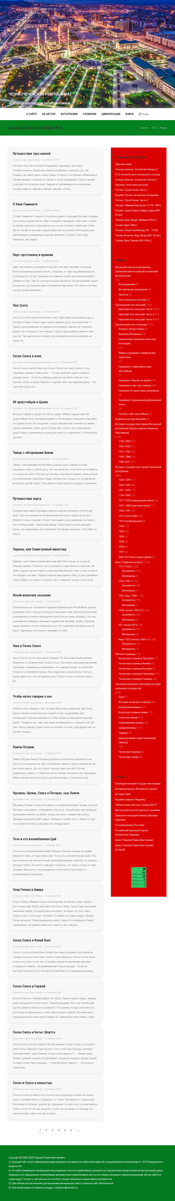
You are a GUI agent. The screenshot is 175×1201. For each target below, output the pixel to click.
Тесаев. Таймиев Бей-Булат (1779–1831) (138, 205)
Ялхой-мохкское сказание (32, 595)
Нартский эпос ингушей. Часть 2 (136, 314)
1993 (121, 531)
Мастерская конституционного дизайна (137, 810)
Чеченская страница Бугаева (135, 668)
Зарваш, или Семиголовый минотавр (39, 549)
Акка (121, 697)
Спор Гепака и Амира (28, 890)
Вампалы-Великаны (130, 334)
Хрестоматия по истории (133, 299)
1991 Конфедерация (130, 521)
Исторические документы (133, 289)
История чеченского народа (134, 702)
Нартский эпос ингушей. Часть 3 (136, 319)
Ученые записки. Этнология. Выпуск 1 (136, 179)
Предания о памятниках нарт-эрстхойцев (135, 368)
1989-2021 (124, 461)
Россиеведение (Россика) (129, 825)
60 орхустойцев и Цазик (30, 402)
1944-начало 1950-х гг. (131, 610)
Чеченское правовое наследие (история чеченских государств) (138, 686)
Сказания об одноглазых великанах (31, 459)
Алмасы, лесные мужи (131, 329)
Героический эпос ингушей (130, 305)
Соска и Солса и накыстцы (32, 1083)
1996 (121, 546)
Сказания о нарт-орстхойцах (28, 601)
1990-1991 (124, 510)
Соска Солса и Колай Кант (32, 940)
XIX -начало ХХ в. (128, 624)
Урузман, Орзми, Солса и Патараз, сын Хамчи (46, 793)
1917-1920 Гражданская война (136, 500)
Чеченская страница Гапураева (136, 673)
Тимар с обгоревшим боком (33, 453)
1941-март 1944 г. (128, 595)
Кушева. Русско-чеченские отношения (137, 195)
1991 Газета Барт (128, 516)
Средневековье (128, 727)
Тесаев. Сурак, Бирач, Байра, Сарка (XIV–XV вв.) (138, 212)
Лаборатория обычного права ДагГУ (136, 804)
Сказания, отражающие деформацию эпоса (36, 362)
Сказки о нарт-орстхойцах (26, 160)
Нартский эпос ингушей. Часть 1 (136, 309)
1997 (121, 552)
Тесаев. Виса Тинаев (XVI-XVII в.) (133, 240)
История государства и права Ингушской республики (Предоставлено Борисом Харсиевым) (138, 428)
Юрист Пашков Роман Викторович (134, 840)
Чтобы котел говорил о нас (32, 696)
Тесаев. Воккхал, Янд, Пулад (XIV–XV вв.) (138, 235)
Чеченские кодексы (130, 751)
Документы (128, 570)
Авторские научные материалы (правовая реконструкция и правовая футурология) (136, 271)
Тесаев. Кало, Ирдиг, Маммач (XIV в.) (136, 220)
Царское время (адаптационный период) (137, 740)
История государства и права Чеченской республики (138, 469)
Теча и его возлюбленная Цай (34, 839)
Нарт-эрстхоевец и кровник (33, 255)
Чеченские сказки (129, 757)
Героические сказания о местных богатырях (137, 341)
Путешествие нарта (27, 499)
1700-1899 (124, 441)
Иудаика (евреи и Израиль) (130, 799)
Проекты (123, 294)
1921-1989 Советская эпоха (134, 505)
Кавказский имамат (130, 707)
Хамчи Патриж (23, 747)
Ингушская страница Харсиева (136, 658)
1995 (121, 541)
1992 (121, 526)
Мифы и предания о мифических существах (137, 355)
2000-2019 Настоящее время (135, 557)
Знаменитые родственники (130, 419)
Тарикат (123, 733)
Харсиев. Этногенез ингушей (131, 184)
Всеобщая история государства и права (137, 783)
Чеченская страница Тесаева (135, 679)
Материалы (128, 576)
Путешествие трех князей (31, 153)
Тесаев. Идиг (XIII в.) (126, 225)
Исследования (127, 284)
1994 (121, 536)
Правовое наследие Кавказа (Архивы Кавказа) (136, 817)
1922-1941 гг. (126, 581)
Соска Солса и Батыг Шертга (34, 1032)
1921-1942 (124, 451)
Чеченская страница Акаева (135, 663)
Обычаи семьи (123, 164)
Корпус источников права (133, 712)
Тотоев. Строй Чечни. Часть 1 (131, 190)
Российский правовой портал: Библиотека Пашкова (132, 832)
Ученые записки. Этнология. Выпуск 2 (136, 169)
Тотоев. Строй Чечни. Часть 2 (131, 200)
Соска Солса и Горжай (29, 986)
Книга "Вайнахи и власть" (129, 562)
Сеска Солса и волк (27, 356)
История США (123, 794)
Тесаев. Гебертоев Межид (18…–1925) (136, 230)
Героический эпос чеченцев (131, 324)
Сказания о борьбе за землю (135, 380)
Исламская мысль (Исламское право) (136, 789)
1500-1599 (124, 480)
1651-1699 (124, 490)
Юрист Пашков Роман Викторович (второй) (134, 847)
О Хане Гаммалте (25, 204)
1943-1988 (124, 456)
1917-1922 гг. (126, 566)
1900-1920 (124, 446)
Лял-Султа (20, 305)
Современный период (131, 722)
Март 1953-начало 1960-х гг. (135, 639)
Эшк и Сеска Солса (27, 646)
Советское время (128, 717)
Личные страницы (125, 654)
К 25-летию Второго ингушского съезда (137, 174)
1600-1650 (124, 485)
